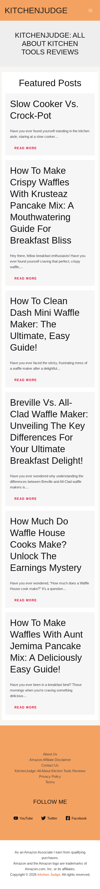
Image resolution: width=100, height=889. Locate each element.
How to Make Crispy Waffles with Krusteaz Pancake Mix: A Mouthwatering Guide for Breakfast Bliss (41, 205)
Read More (25, 148)
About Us (50, 754)
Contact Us (50, 765)
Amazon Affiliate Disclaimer (50, 760)
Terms (50, 782)
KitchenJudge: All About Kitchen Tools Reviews (50, 771)
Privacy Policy (50, 776)
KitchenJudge (36, 10)
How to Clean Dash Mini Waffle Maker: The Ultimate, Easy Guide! (45, 324)
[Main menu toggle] (91, 10)
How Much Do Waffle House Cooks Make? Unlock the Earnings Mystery (45, 544)
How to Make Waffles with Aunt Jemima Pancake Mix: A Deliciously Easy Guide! (46, 646)
